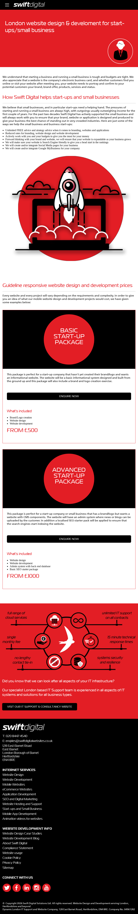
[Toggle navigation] (7, 5)
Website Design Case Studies (22, 833)
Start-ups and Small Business (22, 809)
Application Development (19, 794)
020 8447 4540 (16, 736)
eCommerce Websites (17, 789)
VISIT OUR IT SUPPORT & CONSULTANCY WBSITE (39, 706)
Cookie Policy (12, 857)
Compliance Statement (18, 848)
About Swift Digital (15, 843)
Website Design (13, 774)
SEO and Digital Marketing (20, 799)
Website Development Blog (21, 838)
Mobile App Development (20, 814)
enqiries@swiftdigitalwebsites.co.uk (29, 741)
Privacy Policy (12, 862)
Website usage (13, 853)
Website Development (17, 779)
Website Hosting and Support (22, 804)
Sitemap (8, 867)
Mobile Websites (14, 784)
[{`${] (5, 891)
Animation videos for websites (22, 818)
